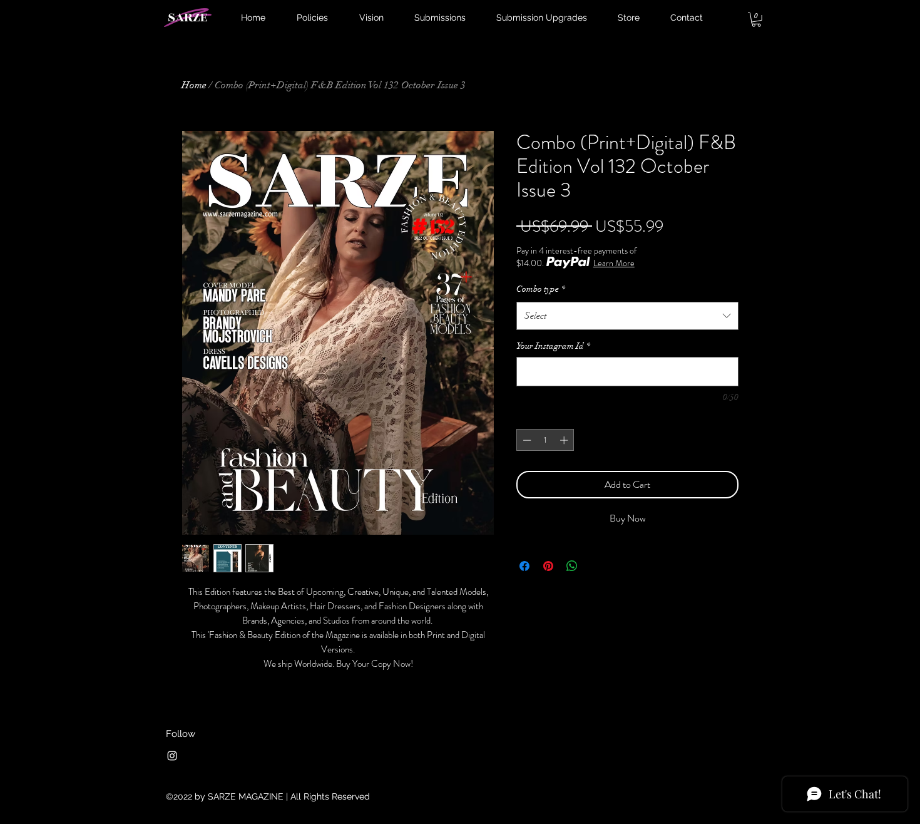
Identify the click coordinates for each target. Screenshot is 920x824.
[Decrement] (525, 440)
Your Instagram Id (553, 346)
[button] (756, 20)
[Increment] (565, 440)
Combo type (540, 289)
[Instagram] (172, 755)
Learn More (614, 263)
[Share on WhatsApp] (572, 566)
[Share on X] (595, 566)
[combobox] (627, 315)
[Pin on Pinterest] (548, 566)
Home (194, 85)
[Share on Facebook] (524, 566)
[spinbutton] (545, 440)
